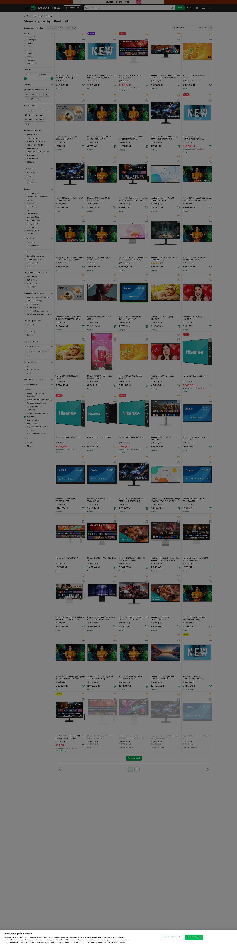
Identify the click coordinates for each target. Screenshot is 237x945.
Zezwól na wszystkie (194, 937)
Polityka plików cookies (116, 942)
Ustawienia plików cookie (172, 937)
